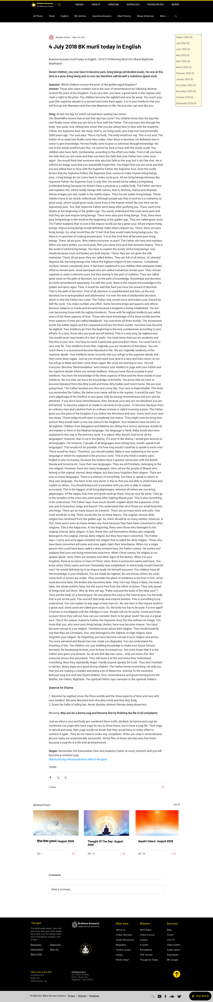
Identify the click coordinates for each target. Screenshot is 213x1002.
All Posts (38, 16)
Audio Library (173, 949)
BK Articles (80, 16)
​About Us (120, 929)
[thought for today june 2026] (106, 823)
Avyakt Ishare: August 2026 (155, 841)
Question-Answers (101, 16)
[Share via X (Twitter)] (57, 777)
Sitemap (82, 996)
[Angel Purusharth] (56, 823)
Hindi (51, 16)
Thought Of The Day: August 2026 (105, 843)
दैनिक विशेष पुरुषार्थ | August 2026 (55, 841)
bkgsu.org (35, 978)
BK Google (172, 959)
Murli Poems (124, 16)
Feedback (94, 996)
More (163, 16)
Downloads (172, 954)
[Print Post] (65, 777)
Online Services (124, 934)
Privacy (71, 996)
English (64, 16)
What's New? (122, 959)
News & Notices (145, 16)
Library (119, 954)
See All (177, 804)
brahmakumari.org (39, 981)
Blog (169, 929)
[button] (79, 4)
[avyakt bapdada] (157, 823)
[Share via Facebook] (50, 777)
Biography (121, 944)
